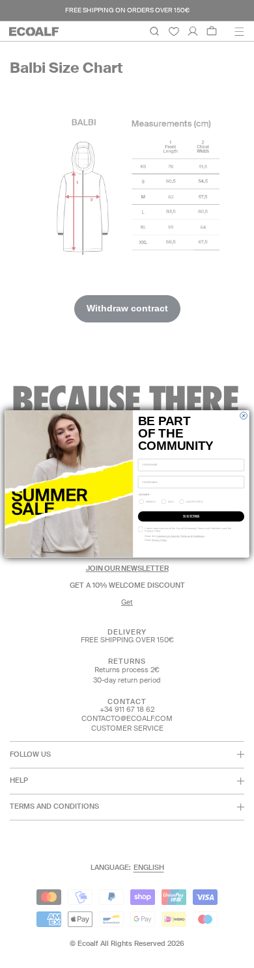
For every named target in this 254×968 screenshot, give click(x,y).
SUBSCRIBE (190, 516)
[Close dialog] (243, 415)
